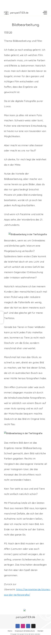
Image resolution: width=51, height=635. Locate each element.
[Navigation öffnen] (45, 12)
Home (10, 631)
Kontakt (40, 631)
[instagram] (1, 317)
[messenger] (1, 322)
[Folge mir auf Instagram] (23, 626)
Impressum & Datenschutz (25, 631)
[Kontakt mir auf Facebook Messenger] (28, 626)
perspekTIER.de (19, 13)
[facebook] (1, 313)
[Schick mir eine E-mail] (33, 626)
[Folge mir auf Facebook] (18, 626)
